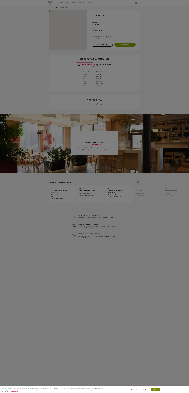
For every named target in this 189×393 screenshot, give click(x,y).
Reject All (145, 389)
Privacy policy (15, 391)
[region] (94, 389)
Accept (155, 389)
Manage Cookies (134, 389)
